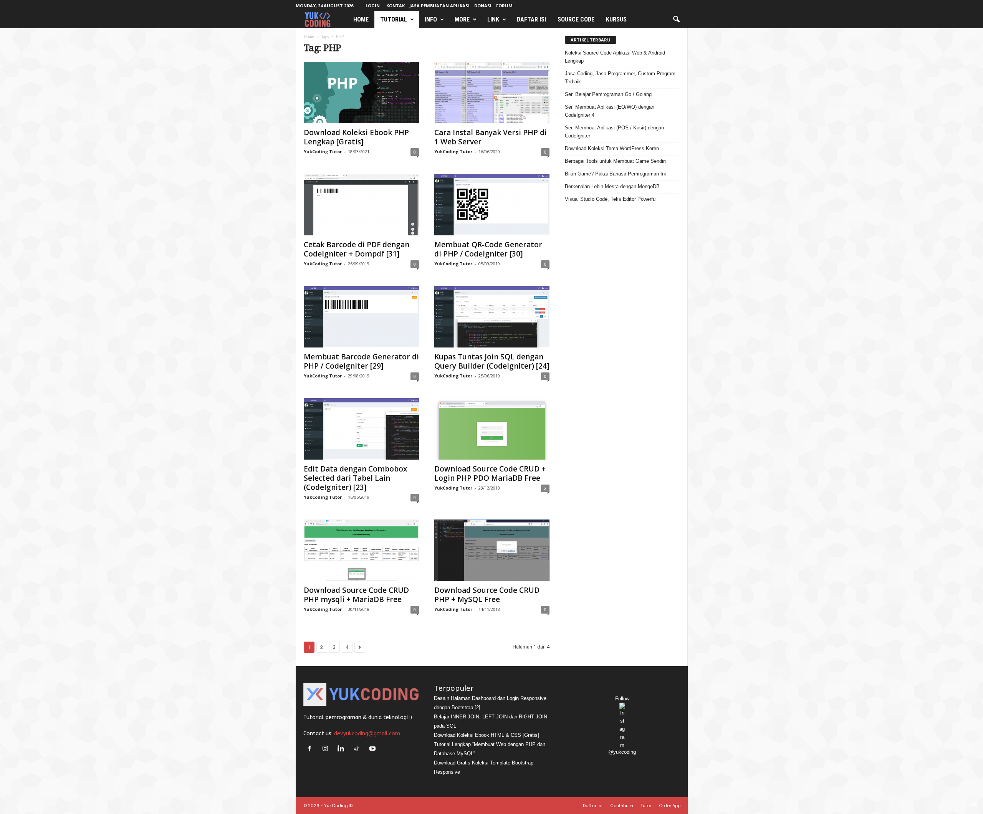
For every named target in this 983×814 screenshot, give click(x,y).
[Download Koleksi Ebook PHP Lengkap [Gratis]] (361, 92)
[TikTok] (358, 749)
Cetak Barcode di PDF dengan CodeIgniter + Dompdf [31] (356, 249)
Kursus (616, 19)
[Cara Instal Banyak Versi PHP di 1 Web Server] (491, 92)
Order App (669, 805)
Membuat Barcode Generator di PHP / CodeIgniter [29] (361, 361)
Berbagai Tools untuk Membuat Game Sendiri (615, 161)
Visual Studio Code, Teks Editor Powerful (611, 199)
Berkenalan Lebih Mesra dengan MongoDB (612, 186)
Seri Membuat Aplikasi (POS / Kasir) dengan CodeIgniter (614, 132)
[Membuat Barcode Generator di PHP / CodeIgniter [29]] (361, 316)
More (462, 19)
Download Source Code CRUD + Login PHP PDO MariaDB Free (490, 473)
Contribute (621, 805)
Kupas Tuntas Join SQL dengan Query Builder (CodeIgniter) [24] (491, 361)
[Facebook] (311, 749)
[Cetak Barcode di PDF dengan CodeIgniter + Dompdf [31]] (361, 204)
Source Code (576, 19)
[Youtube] (373, 749)
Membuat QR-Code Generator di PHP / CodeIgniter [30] (488, 249)
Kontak (395, 5)
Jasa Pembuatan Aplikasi (439, 5)
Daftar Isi (531, 19)
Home (361, 19)
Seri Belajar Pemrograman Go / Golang (608, 94)
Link (493, 19)
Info (431, 19)
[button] (676, 19)
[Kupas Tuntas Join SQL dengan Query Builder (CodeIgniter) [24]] (491, 316)
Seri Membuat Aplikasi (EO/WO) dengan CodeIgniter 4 (609, 111)
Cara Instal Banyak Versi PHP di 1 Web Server (490, 137)
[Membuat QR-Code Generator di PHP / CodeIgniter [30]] (491, 204)
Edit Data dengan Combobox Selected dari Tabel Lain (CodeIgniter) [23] (355, 478)
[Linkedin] (343, 749)
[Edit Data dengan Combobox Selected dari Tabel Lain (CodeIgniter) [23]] (361, 429)
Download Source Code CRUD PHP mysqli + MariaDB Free (356, 594)
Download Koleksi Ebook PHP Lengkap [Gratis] (356, 137)
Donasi (483, 5)
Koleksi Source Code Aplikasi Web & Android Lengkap (615, 57)
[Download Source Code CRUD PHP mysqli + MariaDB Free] (361, 550)
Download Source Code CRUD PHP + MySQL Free (486, 594)
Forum (504, 5)
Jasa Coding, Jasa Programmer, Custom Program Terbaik (620, 77)
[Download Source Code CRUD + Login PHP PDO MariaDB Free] (491, 429)
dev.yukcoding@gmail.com (367, 733)
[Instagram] (327, 749)
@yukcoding (622, 752)
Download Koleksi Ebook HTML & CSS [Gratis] (486, 735)
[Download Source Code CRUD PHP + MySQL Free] (491, 550)
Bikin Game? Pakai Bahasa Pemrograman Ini (615, 174)
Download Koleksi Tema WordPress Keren (612, 148)
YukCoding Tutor (323, 151)
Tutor (645, 805)
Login (373, 5)
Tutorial (393, 19)
